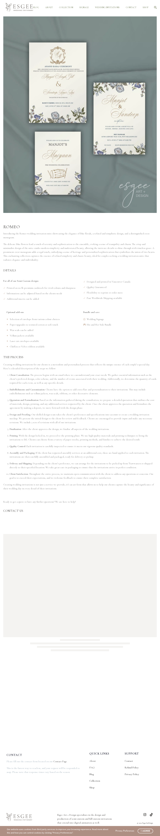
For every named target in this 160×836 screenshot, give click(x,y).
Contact (131, 7)
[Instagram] (145, 814)
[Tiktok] (151, 814)
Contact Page (60, 761)
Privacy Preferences (124, 831)
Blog (36, 7)
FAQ (92, 767)
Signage (84, 7)
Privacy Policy (132, 774)
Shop (145, 7)
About (49, 7)
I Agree (145, 831)
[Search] (155, 7)
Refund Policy (132, 767)
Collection (66, 7)
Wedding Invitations (107, 7)
